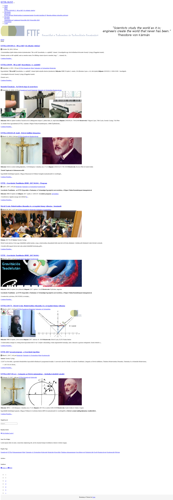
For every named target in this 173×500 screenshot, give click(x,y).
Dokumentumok (17, 452)
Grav (93, 497)
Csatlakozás (16, 20)
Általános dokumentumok (68, 452)
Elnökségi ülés (89, 452)
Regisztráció (7, 22)
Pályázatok (7, 13)
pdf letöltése (55, 194)
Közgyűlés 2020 (35, 20)
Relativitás (53, 68)
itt (26, 197)
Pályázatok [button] (7, 12)
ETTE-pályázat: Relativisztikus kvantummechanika (19, 15)
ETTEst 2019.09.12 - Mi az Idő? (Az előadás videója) (19, 10)
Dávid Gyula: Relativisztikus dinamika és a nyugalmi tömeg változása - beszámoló (31, 206)
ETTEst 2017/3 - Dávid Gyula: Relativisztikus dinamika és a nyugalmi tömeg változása (33, 306)
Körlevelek (34, 377)
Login (6, 23)
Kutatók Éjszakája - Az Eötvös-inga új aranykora (19, 87)
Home (6, 5)
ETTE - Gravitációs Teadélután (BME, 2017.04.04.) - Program (24, 183)
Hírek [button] (6, 7)
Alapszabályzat (8, 20)
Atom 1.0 (5, 468)
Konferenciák (41, 186)
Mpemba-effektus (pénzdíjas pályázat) (57, 15)
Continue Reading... (6, 58)
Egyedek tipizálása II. (40, 15)
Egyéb (29, 90)
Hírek (6, 9)
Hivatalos (7, 18)
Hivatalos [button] (7, 17)
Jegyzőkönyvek (80, 452)
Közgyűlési (57, 452)
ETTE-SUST (7, 2)
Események (27, 68)
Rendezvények (57, 90)
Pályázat (117, 452)
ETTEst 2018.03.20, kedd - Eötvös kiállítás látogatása (20, 133)
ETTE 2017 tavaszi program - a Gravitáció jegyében (20, 352)
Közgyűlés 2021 (25, 20)
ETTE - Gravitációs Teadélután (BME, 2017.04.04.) (20, 255)
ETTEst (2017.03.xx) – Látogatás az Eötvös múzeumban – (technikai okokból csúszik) (32, 374)
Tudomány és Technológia (41, 68)
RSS (10, 468)
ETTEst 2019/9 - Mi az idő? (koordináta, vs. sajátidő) (20, 65)
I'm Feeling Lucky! (8, 433)
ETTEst (21, 68)
